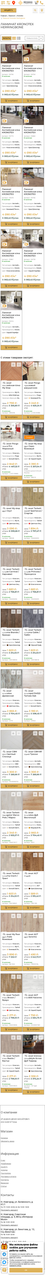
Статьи (4, 1186)
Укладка (4, 1170)
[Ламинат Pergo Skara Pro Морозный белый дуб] (11, 431)
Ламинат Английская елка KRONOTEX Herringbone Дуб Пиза (11, 256)
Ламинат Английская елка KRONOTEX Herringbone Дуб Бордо (11, 317)
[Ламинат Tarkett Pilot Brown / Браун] (11, 983)
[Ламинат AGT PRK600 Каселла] (33, 983)
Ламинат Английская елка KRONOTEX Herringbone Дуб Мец (33, 194)
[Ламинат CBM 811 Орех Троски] (33, 739)
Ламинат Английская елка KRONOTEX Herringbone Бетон (33, 256)
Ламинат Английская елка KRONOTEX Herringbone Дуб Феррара (33, 132)
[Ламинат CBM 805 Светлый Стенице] (11, 739)
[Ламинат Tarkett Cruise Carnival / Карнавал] (11, 557)
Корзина (4, 1138)
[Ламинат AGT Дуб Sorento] (33, 922)
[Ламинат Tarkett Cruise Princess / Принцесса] (33, 557)
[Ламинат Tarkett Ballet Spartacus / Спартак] (33, 496)
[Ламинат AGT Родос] (33, 861)
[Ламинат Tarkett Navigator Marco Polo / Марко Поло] (11, 800)
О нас (3, 1160)
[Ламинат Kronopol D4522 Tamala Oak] (33, 679)
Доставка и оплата (8, 1177)
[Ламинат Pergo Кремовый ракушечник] (33, 371)
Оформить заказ (7, 1141)
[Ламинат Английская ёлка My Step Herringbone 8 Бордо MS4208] (11, 371)
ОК (26, 1270)
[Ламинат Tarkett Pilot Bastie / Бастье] (11, 1044)
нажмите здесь (15, 1266)
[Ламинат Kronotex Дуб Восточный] (33, 800)
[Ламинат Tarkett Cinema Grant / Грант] (11, 861)
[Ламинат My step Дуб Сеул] (11, 496)
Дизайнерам (6, 1164)
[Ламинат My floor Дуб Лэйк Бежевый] (11, 922)
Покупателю (6, 1173)
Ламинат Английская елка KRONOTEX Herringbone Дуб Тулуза (11, 194)
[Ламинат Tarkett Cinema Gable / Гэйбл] (33, 618)
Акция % (8, 10)
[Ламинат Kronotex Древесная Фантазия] (11, 679)
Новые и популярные (32, 38)
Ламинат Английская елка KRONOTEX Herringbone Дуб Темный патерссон (11, 72)
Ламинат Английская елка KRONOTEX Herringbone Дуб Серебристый (11, 132)
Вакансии (5, 1183)
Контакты (5, 1180)
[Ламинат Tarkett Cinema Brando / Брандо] (11, 618)
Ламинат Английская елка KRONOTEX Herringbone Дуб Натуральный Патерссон (33, 72)
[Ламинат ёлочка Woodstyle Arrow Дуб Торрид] (33, 1044)
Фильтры (6, 38)
